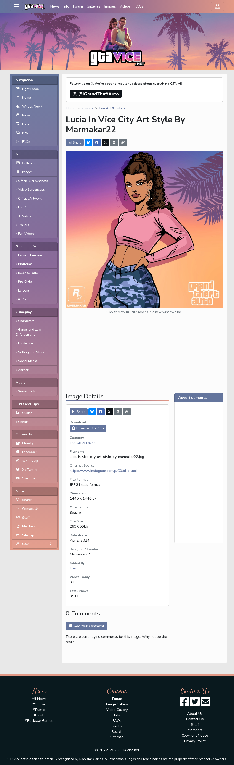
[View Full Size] (144, 228)
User (25, 544)
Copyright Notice (195, 735)
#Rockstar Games (39, 720)
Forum (78, 6)
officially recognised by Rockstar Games (74, 759)
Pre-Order (25, 281)
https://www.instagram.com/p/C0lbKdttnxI (103, 470)
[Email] (114, 142)
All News (39, 698)
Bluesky (28, 443)
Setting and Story (31, 352)
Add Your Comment (88, 625)
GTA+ (22, 299)
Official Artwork (30, 198)
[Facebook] (97, 142)
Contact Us (30, 508)
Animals (24, 370)
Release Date (28, 273)
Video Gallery (117, 709)
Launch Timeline (30, 255)
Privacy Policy (195, 741)
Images (110, 6)
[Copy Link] (123, 142)
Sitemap (28, 535)
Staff (25, 517)
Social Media (27, 361)
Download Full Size (89, 428)
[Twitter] (105, 142)
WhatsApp (30, 460)
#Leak (39, 715)
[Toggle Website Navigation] (16, 6)
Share (77, 142)
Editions (24, 290)
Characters (26, 320)
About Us (195, 713)
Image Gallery (117, 704)
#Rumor (39, 709)
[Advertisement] (144, 357)
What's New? (32, 106)
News (55, 6)
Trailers (23, 225)
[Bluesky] (88, 142)
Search (27, 499)
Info (66, 6)
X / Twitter (29, 469)
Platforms (25, 264)
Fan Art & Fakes (112, 108)
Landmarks (26, 343)
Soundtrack (26, 391)
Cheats (23, 421)
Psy (73, 568)
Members (29, 526)
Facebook (29, 452)
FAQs (139, 6)
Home (26, 97)
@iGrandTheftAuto (98, 94)
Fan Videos (26, 233)
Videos (125, 6)
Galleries (94, 6)
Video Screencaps (31, 189)
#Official (39, 704)
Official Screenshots (33, 181)
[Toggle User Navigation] (217, 6)
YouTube (28, 478)
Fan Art (23, 207)
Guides (27, 412)
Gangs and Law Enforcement (28, 332)
